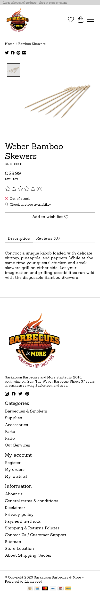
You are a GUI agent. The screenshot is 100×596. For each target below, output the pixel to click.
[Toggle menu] (90, 20)
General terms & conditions (31, 500)
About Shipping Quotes (28, 555)
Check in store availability (30, 204)
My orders (15, 469)
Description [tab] (19, 238)
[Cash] (30, 589)
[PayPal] (68, 589)
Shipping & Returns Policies (32, 528)
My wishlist (16, 476)
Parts (10, 431)
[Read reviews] (20, 189)
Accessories (16, 424)
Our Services (17, 445)
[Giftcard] (61, 589)
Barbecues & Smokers (26, 411)
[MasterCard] (45, 589)
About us (14, 493)
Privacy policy (19, 514)
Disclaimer (15, 507)
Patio (10, 438)
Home (10, 44)
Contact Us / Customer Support (36, 534)
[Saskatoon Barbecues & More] (18, 20)
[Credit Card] (37, 589)
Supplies (13, 417)
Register (13, 462)
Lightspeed (33, 581)
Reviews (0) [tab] (48, 238)
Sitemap (13, 541)
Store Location (19, 548)
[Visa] (53, 589)
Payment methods (23, 521)
